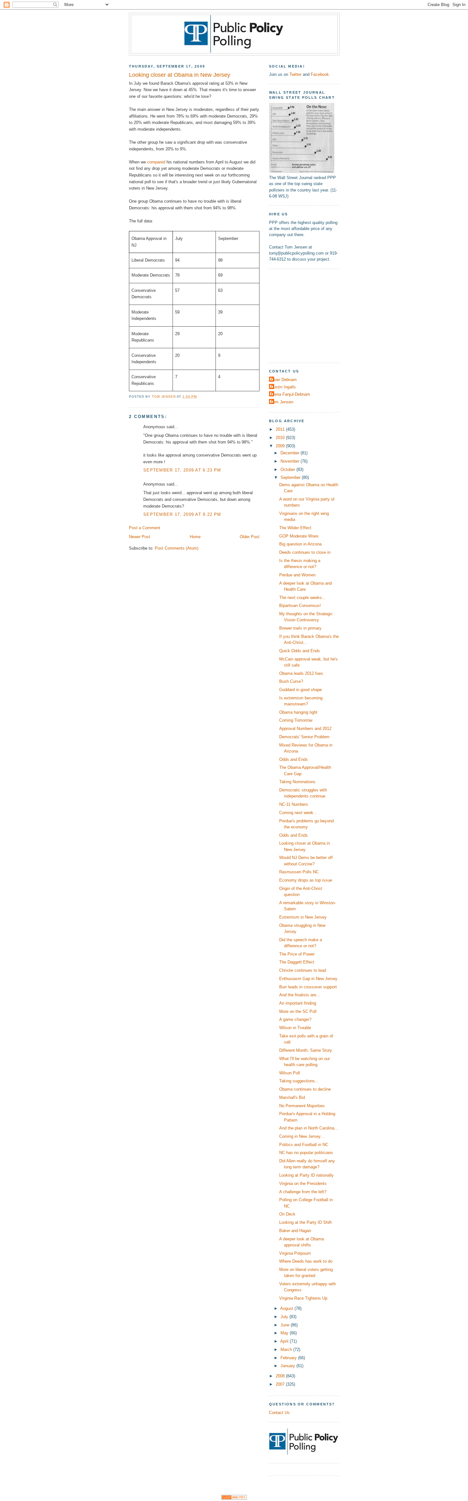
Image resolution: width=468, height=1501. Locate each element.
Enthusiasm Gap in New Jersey (308, 978)
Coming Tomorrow (295, 720)
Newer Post (139, 536)
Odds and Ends (293, 759)
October (288, 469)
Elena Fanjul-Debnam (290, 394)
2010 (281, 437)
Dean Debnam (284, 379)
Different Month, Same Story (305, 1050)
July (284, 1316)
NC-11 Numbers (293, 804)
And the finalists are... (299, 994)
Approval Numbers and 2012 (305, 728)
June (285, 1325)
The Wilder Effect (295, 527)
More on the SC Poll (297, 1011)
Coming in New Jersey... (301, 1136)
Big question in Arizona (300, 544)
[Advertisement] (309, 315)
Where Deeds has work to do (305, 1261)
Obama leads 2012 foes (301, 673)
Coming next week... (298, 812)
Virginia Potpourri (295, 1253)
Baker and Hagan (295, 1230)
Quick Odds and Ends (299, 650)
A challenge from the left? (302, 1191)
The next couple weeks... (302, 597)
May (285, 1333)
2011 (281, 429)
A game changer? (295, 1019)
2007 (281, 1384)
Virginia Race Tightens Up (303, 1298)
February (289, 1357)
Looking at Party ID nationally (306, 1175)
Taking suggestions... (299, 1081)
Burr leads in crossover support (308, 987)
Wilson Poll (289, 1073)
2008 (281, 1376)
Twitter (295, 74)
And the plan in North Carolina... (308, 1128)
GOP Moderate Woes (299, 536)
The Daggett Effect (296, 962)
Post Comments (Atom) (176, 548)
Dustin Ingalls (283, 387)
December (290, 453)
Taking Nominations (297, 781)
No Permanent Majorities (302, 1105)
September (291, 477)
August (287, 1308)
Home (195, 536)
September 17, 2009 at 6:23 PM (182, 470)
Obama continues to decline (305, 1089)
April (285, 1341)
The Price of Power (297, 954)
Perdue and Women (297, 575)
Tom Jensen (282, 402)
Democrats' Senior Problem (304, 736)
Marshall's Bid (292, 1097)
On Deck (287, 1214)
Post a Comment (144, 527)
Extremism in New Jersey (303, 917)
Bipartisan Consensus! (300, 605)
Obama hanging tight (298, 712)
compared (156, 162)
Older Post (249, 536)
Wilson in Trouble (295, 1027)
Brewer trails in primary (300, 628)
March (286, 1349)
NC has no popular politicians (306, 1152)
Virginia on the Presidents (303, 1183)
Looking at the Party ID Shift (305, 1222)
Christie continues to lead (302, 970)
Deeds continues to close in (304, 552)
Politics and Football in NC (303, 1144)
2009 (281, 446)
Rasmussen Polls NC (299, 872)
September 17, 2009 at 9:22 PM (182, 514)
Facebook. (320, 74)
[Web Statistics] (234, 1498)
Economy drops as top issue (305, 880)
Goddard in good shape (300, 689)
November (290, 461)
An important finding (297, 1003)
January (288, 1365)
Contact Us (279, 1412)
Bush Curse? (291, 681)
